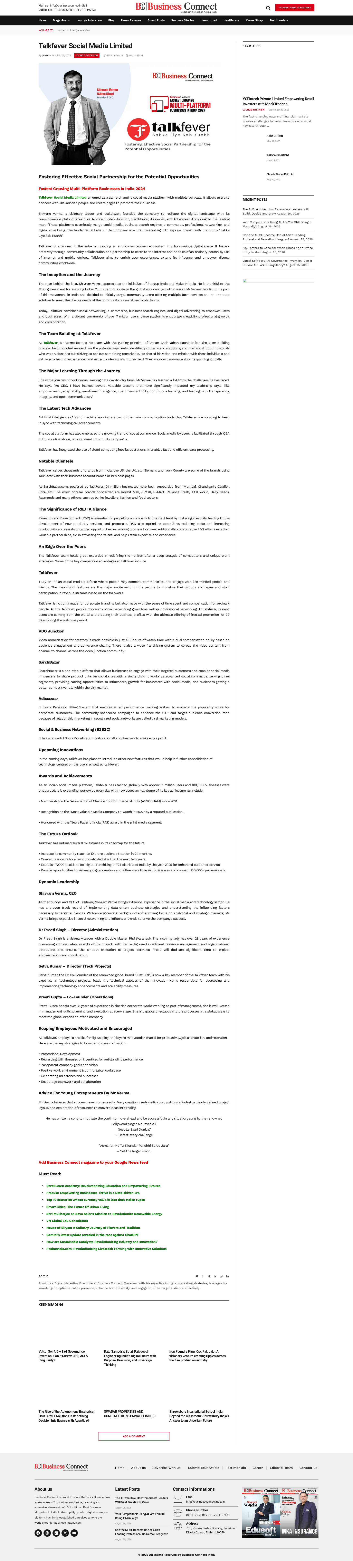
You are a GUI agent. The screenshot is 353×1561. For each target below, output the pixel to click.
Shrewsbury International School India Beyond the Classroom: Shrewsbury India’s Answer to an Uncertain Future (199, 1416)
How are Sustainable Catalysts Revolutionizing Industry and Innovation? (101, 1242)
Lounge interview (89, 20)
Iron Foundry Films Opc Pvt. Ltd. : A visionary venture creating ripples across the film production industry (197, 1356)
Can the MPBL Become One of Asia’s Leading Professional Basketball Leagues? (141, 1532)
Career (257, 1468)
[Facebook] (38, 1533)
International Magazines (295, 7)
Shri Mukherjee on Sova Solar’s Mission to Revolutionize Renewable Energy (104, 1214)
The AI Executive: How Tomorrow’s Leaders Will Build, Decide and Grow (141, 1500)
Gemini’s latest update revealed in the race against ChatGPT (92, 1235)
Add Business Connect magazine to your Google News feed (93, 1162)
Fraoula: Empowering (63, 1193)
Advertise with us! (166, 1468)
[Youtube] (74, 1533)
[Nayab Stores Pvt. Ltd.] (253, 179)
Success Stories (182, 20)
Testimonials (279, 20)
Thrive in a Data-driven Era (118, 1193)
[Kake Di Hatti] (253, 140)
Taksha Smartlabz (278, 155)
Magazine (59, 20)
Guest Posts (156, 20)
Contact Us (308, 1468)
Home (119, 1468)
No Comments (115, 55)
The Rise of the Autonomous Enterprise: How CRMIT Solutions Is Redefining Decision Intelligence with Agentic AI (66, 1416)
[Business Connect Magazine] (176, 7)
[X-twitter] (65, 1533)
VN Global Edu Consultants (67, 1221)
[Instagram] (47, 1533)
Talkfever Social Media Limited (62, 197)
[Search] (268, 7)
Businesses (88, 1193)
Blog (111, 20)
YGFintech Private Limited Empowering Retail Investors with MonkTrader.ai (278, 101)
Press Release (131, 20)
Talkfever (50, 343)
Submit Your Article (203, 1468)
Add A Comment (134, 1436)
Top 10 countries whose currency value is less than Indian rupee (95, 1200)
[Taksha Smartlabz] (253, 160)
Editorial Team (281, 1468)
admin (45, 55)
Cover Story (254, 20)
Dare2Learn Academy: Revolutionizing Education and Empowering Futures (103, 1186)
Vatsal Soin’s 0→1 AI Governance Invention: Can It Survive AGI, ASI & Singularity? (63, 1356)
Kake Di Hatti (275, 135)
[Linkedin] (56, 1533)
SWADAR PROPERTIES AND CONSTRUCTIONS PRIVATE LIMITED (129, 1414)
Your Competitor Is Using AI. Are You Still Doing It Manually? (140, 1516)
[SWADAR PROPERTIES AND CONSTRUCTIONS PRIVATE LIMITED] (134, 1389)
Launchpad (209, 20)
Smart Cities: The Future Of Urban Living (77, 1207)
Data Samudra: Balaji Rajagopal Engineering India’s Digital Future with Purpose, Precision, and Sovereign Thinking (130, 1358)
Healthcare (231, 20)
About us (138, 1468)
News (42, 20)
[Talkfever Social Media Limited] (129, 164)
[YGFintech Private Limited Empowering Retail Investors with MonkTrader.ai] (278, 74)
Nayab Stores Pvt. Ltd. (280, 174)
